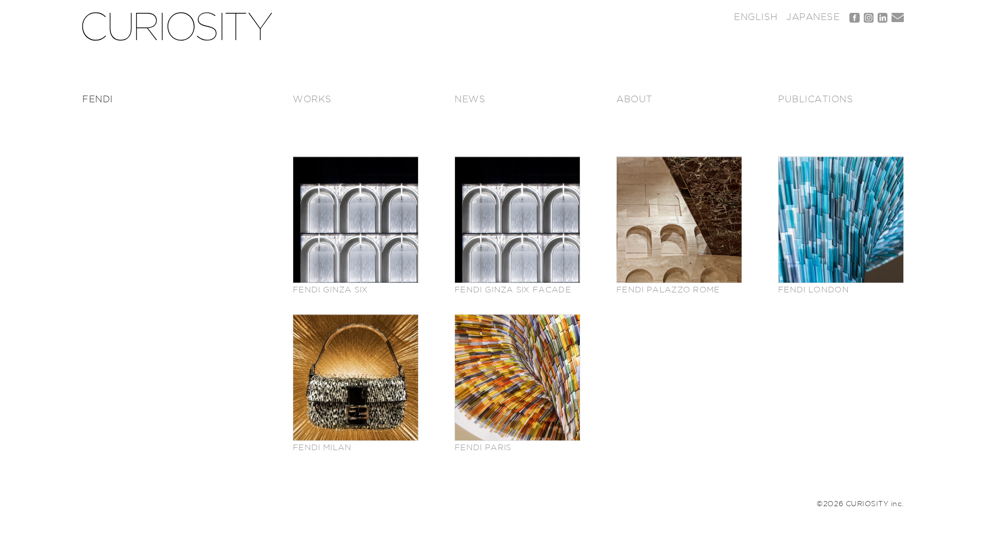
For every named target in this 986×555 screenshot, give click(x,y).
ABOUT (634, 99)
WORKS (312, 99)
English (756, 17)
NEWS (469, 99)
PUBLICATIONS (815, 99)
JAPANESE (813, 17)
